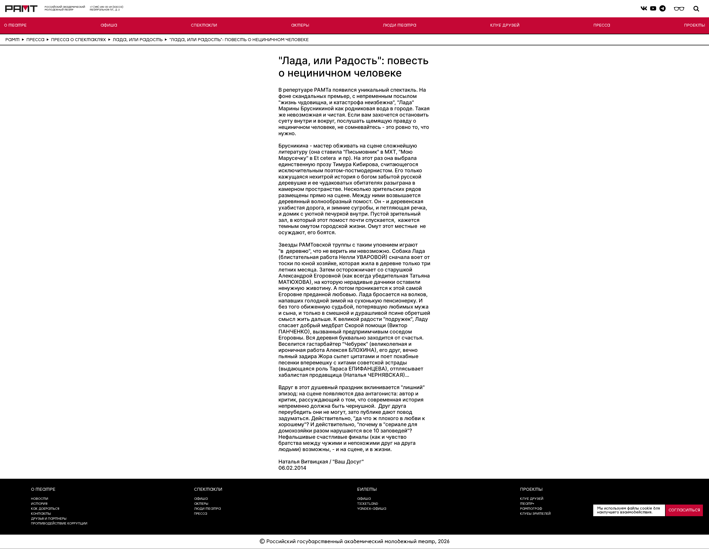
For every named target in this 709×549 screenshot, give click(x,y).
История (39, 503)
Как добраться (45, 508)
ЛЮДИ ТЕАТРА (399, 25)
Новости (39, 498)
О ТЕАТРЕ (15, 25)
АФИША (109, 25)
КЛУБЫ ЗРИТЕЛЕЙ (535, 513)
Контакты (41, 513)
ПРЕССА (601, 25)
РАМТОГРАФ (531, 508)
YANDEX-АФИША (371, 508)
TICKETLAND (367, 503)
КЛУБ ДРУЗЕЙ (505, 25)
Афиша (364, 498)
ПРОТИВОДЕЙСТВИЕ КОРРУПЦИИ (59, 523)
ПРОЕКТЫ (694, 25)
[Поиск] (696, 9)
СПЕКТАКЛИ (204, 25)
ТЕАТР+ (527, 503)
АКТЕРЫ (300, 25)
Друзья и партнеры (48, 518)
